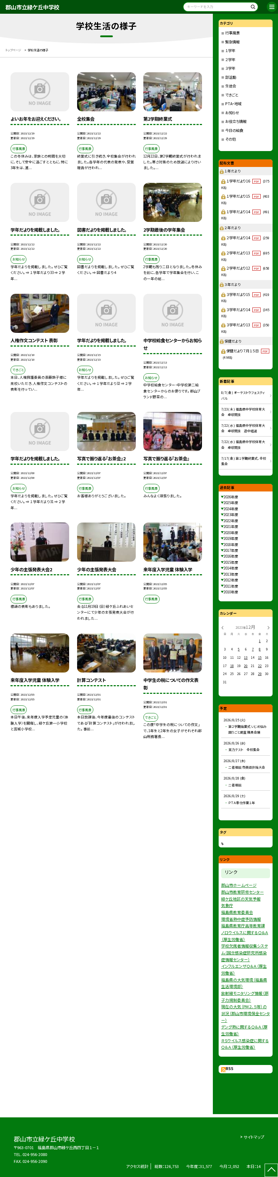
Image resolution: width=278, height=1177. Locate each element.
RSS (229, 1068)
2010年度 (231, 591)
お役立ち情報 (236, 121)
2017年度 (231, 550)
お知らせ (232, 112)
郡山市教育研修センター (242, 892)
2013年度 (231, 574)
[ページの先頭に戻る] (271, 1170)
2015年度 (231, 562)
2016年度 (231, 556)
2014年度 (231, 568)
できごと (231, 95)
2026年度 (231, 496)
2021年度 (231, 526)
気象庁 (227, 905)
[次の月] (269, 627)
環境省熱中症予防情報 (241, 919)
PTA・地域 (233, 103)
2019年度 (231, 538)
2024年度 (231, 508)
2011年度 (231, 586)
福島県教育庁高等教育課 (243, 925)
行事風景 (232, 32)
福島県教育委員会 (237, 912)
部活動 (230, 77)
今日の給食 (234, 130)
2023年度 (231, 514)
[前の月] (222, 627)
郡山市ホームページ (239, 885)
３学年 (230, 68)
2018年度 (231, 544)
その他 (230, 139)
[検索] (251, 8)
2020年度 (231, 532)
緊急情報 (232, 41)
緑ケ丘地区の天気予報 (241, 899)
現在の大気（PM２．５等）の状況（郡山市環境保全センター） (245, 1013)
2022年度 (231, 520)
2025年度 (231, 502)
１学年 (230, 50)
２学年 (230, 59)
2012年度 (231, 580)
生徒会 (230, 86)
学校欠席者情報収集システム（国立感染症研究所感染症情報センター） (244, 952)
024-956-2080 (34, 1154)
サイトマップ (254, 1137)
